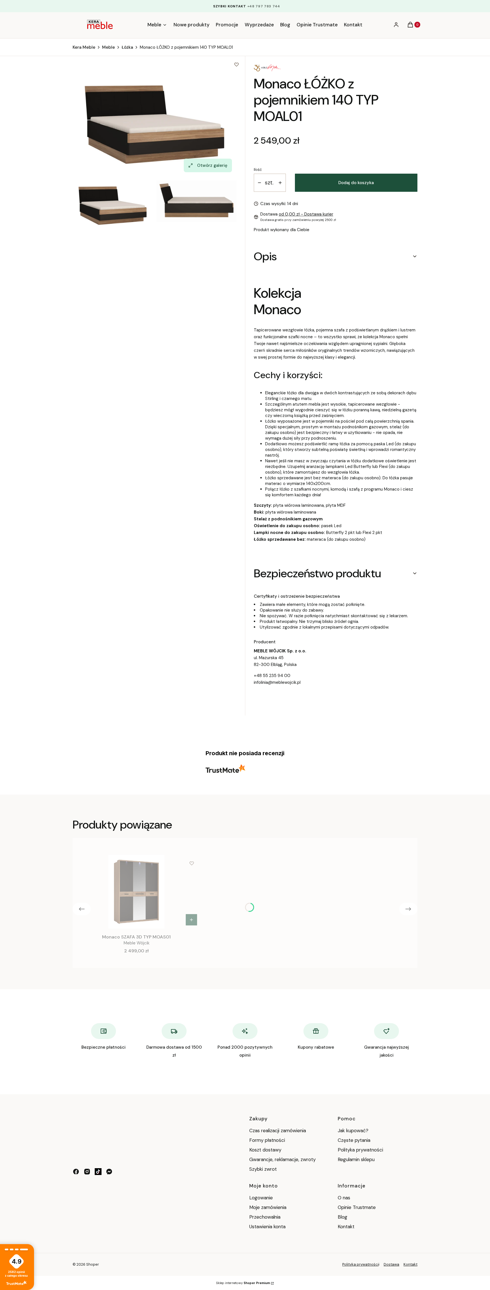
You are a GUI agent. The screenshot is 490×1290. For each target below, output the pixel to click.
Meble (108, 47)
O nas (344, 1198)
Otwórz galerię (212, 165)
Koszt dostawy (265, 1150)
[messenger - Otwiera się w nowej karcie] (109, 1171)
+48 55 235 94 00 (272, 675)
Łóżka (127, 47)
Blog (342, 1217)
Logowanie (261, 1198)
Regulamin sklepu (356, 1159)
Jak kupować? (353, 1130)
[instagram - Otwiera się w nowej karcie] (87, 1171)
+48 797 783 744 (263, 6)
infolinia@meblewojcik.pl (277, 682)
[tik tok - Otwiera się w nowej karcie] (98, 1171)
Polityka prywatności (360, 1150)
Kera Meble (84, 47)
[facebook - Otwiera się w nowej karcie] (76, 1171)
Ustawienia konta (267, 1226)
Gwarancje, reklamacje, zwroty (282, 1159)
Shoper (92, 1264)
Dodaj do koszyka (356, 183)
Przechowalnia (264, 1217)
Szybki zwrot (263, 1169)
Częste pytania (354, 1140)
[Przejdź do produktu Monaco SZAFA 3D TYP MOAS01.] (136, 892)
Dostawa (391, 1264)
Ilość (258, 169)
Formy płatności (267, 1140)
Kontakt (346, 1226)
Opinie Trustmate (357, 1207)
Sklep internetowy (243, 1283)
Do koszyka (191, 919)
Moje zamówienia (267, 1207)
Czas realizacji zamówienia (277, 1130)
